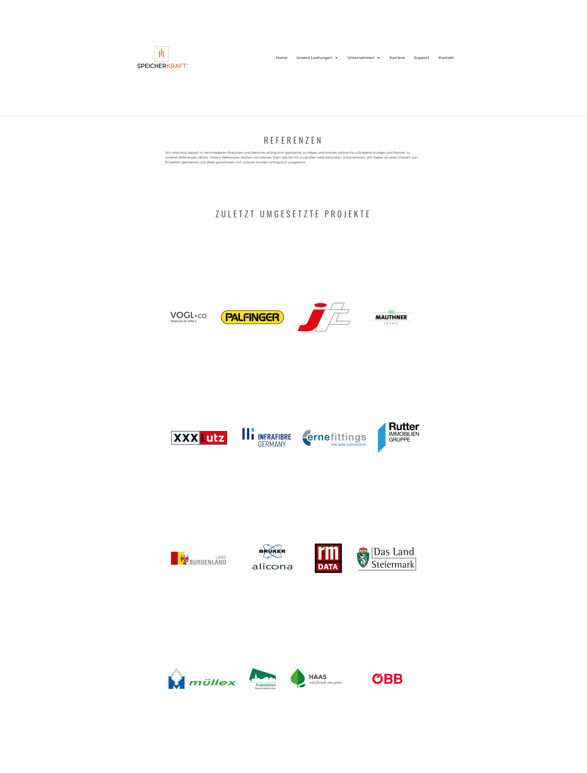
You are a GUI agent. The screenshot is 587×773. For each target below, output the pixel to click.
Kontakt (446, 58)
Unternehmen (360, 58)
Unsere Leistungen (314, 58)
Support (421, 58)
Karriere (397, 58)
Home (281, 58)
